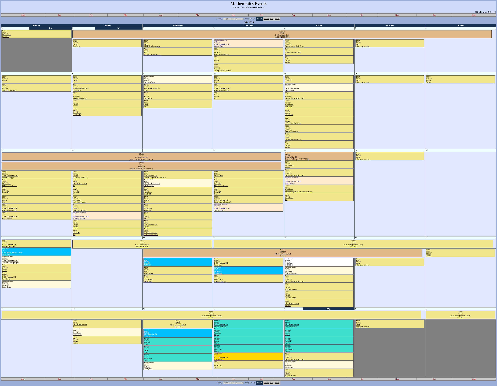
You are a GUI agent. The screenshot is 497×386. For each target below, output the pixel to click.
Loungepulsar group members (362, 45)
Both (271, 19)
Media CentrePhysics (218, 350)
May (198, 15)
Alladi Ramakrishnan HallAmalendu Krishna (81, 217)
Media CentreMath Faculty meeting (79, 201)
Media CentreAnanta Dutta (148, 209)
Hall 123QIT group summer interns (152, 53)
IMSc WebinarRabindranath (148, 280)
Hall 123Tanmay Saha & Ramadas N (223, 70)
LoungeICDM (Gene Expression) (152, 45)
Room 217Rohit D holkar (148, 272)
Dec (434, 15)
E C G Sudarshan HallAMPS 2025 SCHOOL (282, 36)
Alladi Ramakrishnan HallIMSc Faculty (81, 89)
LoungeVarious (287, 61)
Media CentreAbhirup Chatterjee (291, 272)
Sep (329, 15)
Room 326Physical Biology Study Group (294, 45)
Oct (361, 15)
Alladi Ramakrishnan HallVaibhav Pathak (178, 326)
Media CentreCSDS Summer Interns (9, 185)
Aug (293, 15)
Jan (59, 15)
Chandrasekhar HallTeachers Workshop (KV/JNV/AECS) (141, 158)
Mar (125, 15)
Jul (261, 15)
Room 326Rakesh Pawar (6, 286)
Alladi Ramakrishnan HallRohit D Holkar (293, 182)
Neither (277, 19)
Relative (266, 19)
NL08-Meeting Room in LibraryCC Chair (353, 245)
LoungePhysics (216, 342)
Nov (397, 15)
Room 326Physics (217, 334)
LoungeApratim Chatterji (290, 297)
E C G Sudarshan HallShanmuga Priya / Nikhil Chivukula (155, 177)
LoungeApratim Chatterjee (291, 288)
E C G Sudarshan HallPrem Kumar (221, 264)
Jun (233, 15)
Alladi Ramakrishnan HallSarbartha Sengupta (10, 177)
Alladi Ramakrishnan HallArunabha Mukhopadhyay (10, 262)
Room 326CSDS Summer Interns (221, 53)
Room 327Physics (288, 342)
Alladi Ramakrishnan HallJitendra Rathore (222, 209)
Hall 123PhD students (148, 97)
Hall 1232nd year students (290, 375)
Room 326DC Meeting (147, 264)
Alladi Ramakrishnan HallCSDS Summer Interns (222, 89)
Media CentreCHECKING (289, 264)
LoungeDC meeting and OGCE (80, 177)
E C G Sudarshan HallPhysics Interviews (221, 326)
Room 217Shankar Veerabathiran (221, 185)
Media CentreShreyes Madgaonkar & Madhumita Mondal (298, 191)
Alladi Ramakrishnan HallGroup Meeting (10, 217)
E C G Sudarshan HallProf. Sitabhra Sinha (9, 245)
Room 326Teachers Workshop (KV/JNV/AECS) (141, 167)
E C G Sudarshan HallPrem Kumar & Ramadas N (222, 201)
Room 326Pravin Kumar (289, 366)
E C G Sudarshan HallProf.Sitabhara (9, 278)
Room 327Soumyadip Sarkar (149, 81)
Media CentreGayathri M (148, 193)
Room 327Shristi (217, 366)
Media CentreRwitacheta (6, 36)
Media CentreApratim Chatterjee (220, 280)
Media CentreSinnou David (77, 334)
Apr (160, 15)
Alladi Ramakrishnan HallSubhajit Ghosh (222, 45)
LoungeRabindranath (289, 114)
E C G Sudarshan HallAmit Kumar (221, 358)
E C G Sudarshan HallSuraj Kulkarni (292, 89)
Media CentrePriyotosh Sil (77, 114)
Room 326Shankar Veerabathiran (80, 97)
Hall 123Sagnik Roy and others (9, 89)
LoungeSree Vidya (76, 45)
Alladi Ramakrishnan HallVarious (283, 255)
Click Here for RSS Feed (485, 12)
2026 (474, 15)
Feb (91, 15)
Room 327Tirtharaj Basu (148, 368)
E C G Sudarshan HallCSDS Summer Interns (151, 234)
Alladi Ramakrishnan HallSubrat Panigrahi (152, 185)
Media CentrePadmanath (289, 106)
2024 (23, 15)
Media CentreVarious (289, 166)
